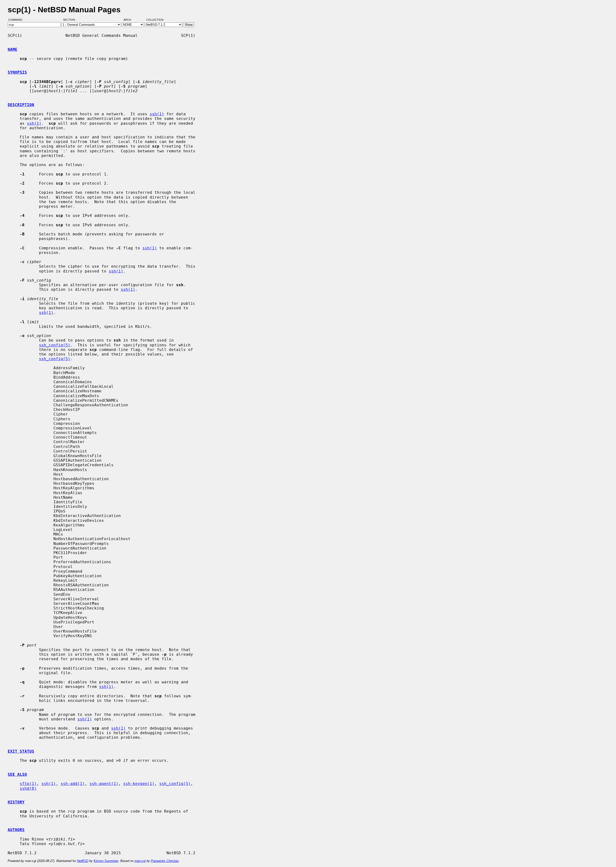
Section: (70, 20)
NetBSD (82, 861)
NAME (12, 49)
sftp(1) (28, 783)
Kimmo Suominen (106, 861)
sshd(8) (28, 788)
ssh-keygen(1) (138, 783)
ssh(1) (157, 114)
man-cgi (140, 861)
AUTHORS (16, 830)
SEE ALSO (17, 774)
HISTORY (16, 802)
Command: (17, 20)
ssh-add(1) (73, 783)
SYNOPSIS (17, 72)
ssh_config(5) (54, 345)
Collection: (155, 20)
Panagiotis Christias (165, 861)
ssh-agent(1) (104, 783)
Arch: (129, 20)
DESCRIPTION (21, 105)
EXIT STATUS (21, 751)
